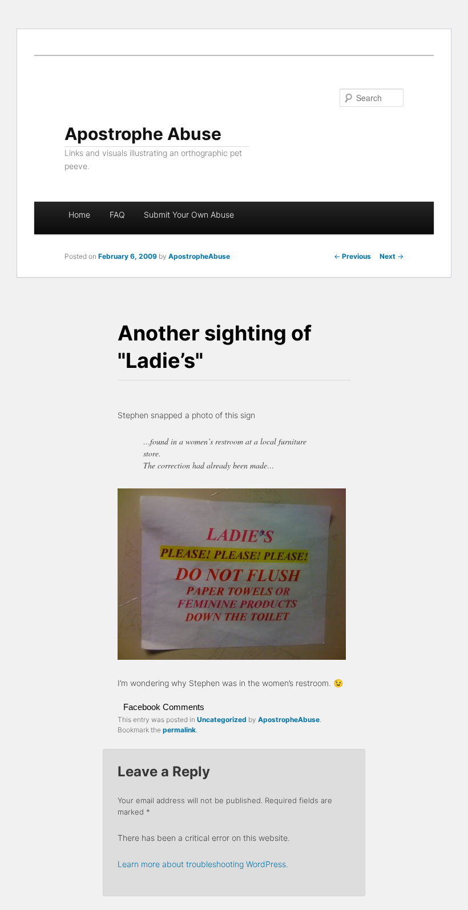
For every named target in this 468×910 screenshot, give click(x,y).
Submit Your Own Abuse (189, 214)
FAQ (117, 214)
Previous (352, 256)
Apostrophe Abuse (142, 133)
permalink (179, 729)
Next (392, 256)
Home (79, 214)
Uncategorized (222, 719)
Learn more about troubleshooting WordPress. (203, 864)
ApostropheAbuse (199, 256)
